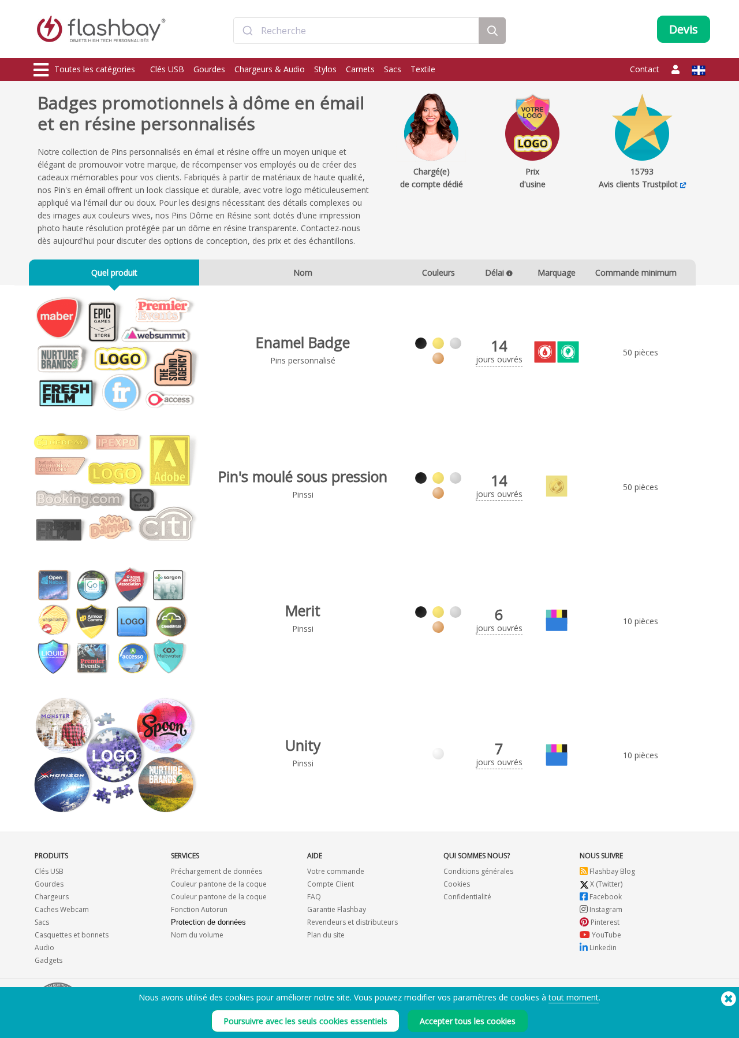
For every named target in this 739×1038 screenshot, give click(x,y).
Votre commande (335, 871)
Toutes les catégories (94, 69)
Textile (422, 69)
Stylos (325, 69)
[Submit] (247, 30)
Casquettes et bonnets (72, 935)
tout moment (573, 997)
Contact (644, 69)
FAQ (314, 897)
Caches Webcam (62, 909)
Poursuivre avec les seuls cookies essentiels (305, 1020)
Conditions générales (478, 871)
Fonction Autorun (199, 909)
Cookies (456, 884)
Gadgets (48, 960)
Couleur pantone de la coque (219, 884)
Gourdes (209, 69)
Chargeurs (52, 897)
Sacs (392, 69)
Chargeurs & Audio (269, 69)
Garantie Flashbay (336, 909)
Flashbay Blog (611, 871)
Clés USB (167, 69)
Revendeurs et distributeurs (352, 922)
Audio (44, 947)
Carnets (360, 69)
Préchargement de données (216, 871)
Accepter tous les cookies (468, 1020)
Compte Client (330, 884)
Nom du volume (197, 935)
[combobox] (356, 30)
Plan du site (326, 935)
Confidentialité (467, 897)
